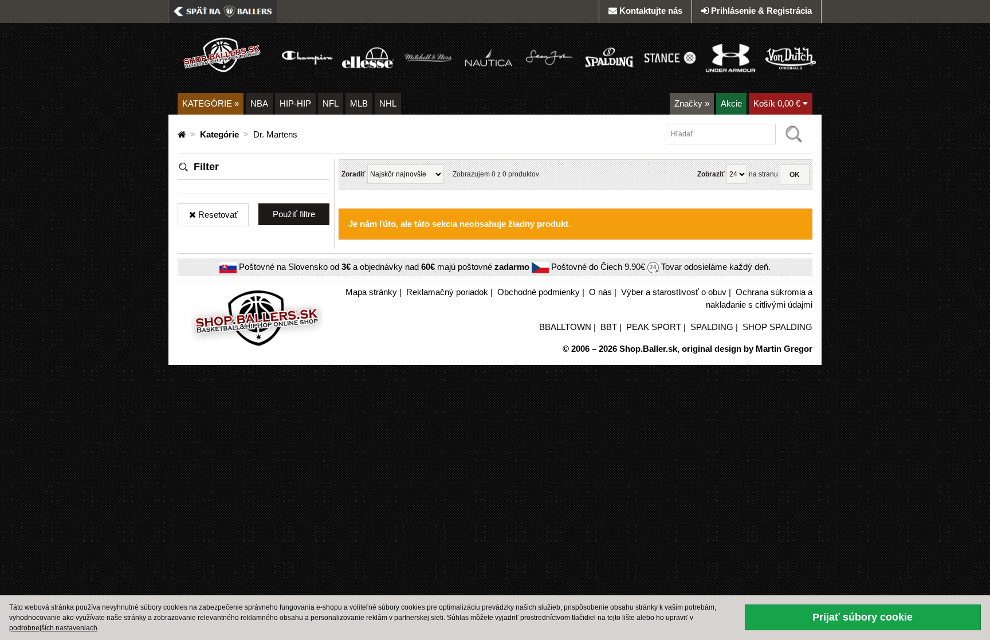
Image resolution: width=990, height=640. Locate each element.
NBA (259, 103)
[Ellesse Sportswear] (367, 57)
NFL (331, 103)
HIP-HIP (295, 103)
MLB (359, 103)
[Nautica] (488, 57)
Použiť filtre (294, 214)
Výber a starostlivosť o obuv (673, 292)
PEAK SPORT (653, 327)
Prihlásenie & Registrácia (761, 10)
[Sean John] (549, 57)
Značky (691, 103)
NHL (387, 103)
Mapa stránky (371, 292)
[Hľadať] (794, 134)
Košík (776, 103)
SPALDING (711, 327)
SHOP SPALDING (777, 327)
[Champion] (307, 57)
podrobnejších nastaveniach (53, 628)
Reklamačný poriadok (447, 292)
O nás (600, 292)
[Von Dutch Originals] (790, 57)
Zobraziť (711, 174)
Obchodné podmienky (538, 292)
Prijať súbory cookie (862, 617)
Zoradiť (353, 174)
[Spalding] (609, 57)
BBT (608, 327)
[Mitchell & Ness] (428, 57)
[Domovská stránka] (183, 134)
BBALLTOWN (565, 327)
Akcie (731, 103)
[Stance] (670, 57)
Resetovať (217, 214)
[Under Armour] (730, 57)
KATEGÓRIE (210, 103)
